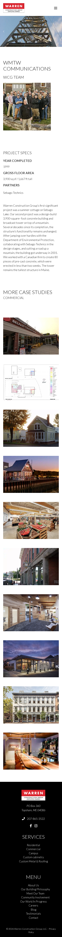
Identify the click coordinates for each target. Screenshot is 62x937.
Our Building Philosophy (35, 889)
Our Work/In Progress (33, 901)
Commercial (33, 849)
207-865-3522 (36, 818)
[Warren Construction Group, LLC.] (13, 8)
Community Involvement (35, 897)
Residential (33, 845)
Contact (33, 917)
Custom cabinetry (33, 857)
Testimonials (33, 913)
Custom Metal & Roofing (33, 861)
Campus (33, 853)
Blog (33, 909)
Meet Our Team (35, 893)
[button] (3, 31)
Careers (33, 905)
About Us (33, 885)
